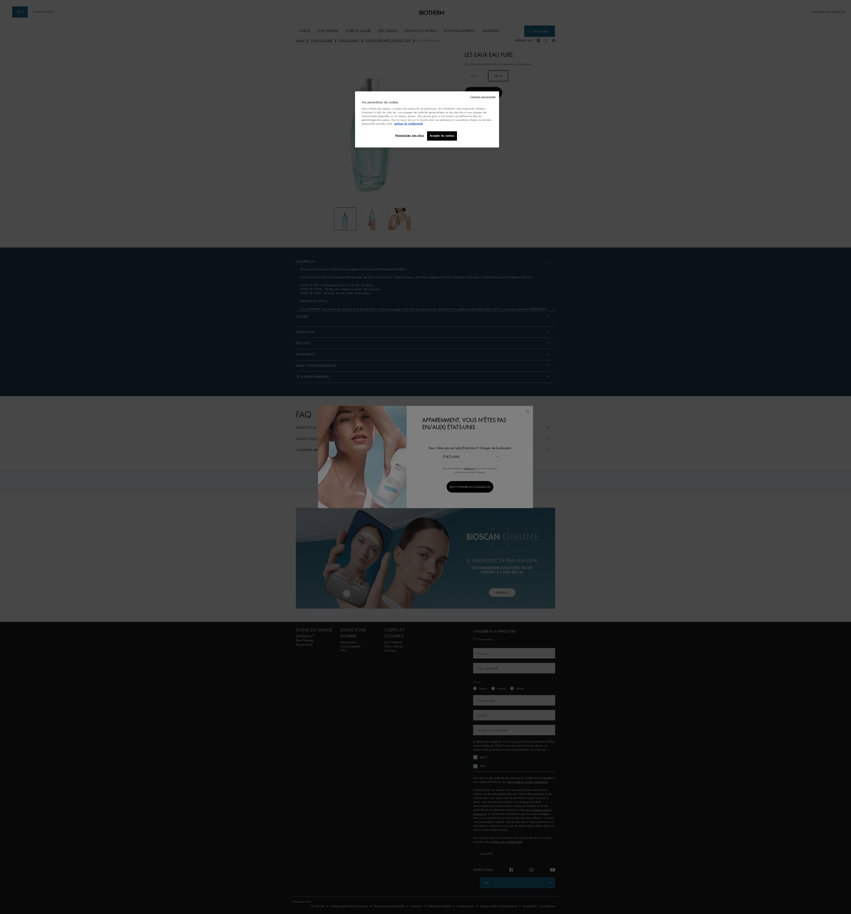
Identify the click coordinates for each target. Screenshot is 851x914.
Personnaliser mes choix (409, 135)
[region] (427, 119)
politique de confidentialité (408, 124)
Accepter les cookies (442, 136)
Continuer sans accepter (483, 97)
